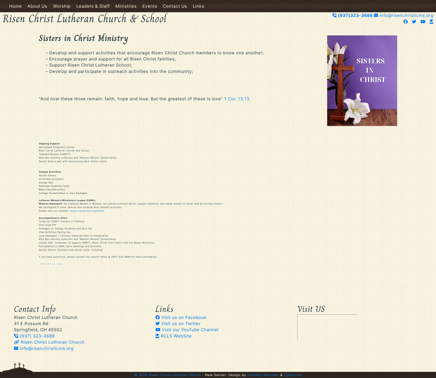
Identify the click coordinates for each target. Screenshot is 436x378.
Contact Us (175, 6)
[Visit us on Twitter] (415, 21)
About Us (37, 6)
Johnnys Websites (263, 375)
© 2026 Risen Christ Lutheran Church (167, 375)
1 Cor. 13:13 (236, 98)
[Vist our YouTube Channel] (424, 21)
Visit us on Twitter (180, 323)
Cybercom (293, 375)
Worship (62, 6)
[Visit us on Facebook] (406, 21)
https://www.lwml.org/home (87, 210)
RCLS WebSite (175, 335)
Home (15, 6)
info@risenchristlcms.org (406, 15)
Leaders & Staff (93, 6)
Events (149, 6)
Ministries (126, 6)
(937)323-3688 (355, 15)
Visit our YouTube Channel (189, 329)
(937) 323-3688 (36, 335)
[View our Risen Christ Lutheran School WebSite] (431, 21)
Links (198, 6)
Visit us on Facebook (183, 317)
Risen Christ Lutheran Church (51, 342)
